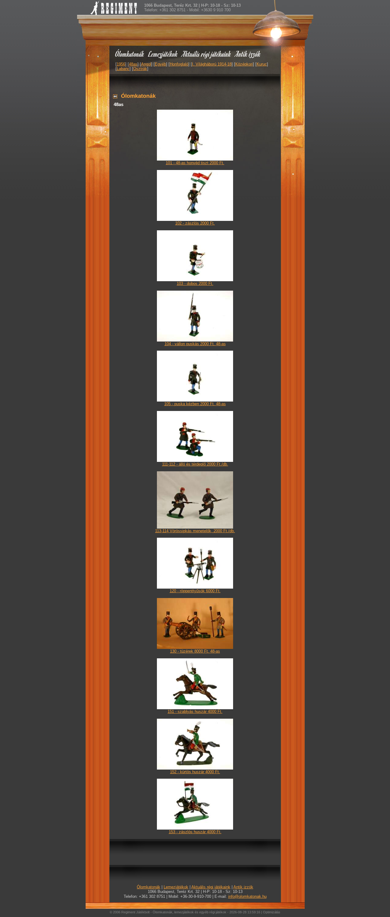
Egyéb (160, 64)
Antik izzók (248, 54)
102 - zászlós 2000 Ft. (195, 223)
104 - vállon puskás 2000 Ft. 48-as (195, 344)
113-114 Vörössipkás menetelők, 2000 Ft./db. (195, 531)
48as (133, 64)
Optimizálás (271, 912)
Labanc (123, 68)
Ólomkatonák (129, 54)
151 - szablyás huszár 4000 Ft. (195, 711)
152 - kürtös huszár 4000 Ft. (195, 772)
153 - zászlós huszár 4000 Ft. (195, 832)
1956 (121, 64)
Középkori (244, 64)
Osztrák (140, 68)
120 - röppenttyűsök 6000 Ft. (195, 591)
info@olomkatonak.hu (247, 896)
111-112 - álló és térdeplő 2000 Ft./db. (195, 464)
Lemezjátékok (163, 54)
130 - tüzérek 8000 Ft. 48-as (195, 651)
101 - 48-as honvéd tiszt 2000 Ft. (195, 163)
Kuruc (262, 64)
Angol (146, 64)
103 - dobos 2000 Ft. (195, 283)
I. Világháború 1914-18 (212, 64)
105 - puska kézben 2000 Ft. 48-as (195, 404)
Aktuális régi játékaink (206, 54)
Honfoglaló (179, 64)
